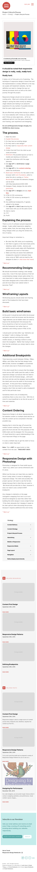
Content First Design (10, 604)
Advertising (10, 537)
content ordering (24, 168)
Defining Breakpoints (10, 664)
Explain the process (12, 139)
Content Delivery (12, 524)
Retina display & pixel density (15, 559)
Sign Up (27, 836)
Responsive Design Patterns (12, 634)
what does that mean (26, 259)
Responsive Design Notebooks (11, 852)
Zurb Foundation (20, 175)
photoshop (9, 188)
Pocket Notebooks (13, 867)
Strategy (10, 14)
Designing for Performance (12, 788)
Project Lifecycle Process (14, 533)
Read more (5, 612)
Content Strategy (12, 529)
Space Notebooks (29, 867)
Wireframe (9, 155)
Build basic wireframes (13, 173)
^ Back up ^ (6, 263)
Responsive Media (12, 546)
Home (4, 14)
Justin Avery (24, 865)
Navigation (10, 554)
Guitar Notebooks (9, 868)
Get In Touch (6, 850)
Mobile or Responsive (13, 541)
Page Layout (11, 550)
